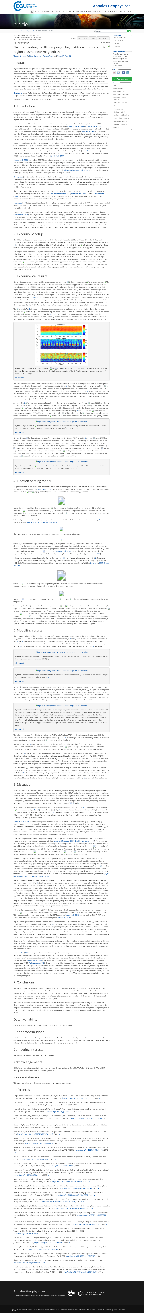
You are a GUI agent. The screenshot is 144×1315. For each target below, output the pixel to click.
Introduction (118, 88)
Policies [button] (69, 12)
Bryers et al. (34, 297)
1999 (82, 126)
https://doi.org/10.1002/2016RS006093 (43, 1249)
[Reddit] (118, 72)
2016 (26, 215)
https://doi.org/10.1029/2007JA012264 (27, 1175)
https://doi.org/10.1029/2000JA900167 (39, 1143)
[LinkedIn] (127, 72)
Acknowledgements (121, 121)
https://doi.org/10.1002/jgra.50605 (57, 1111)
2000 (93, 131)
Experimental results (121, 94)
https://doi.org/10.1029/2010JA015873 (89, 1150)
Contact (101, 1310)
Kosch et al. (86, 131)
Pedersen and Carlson (58, 194)
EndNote (117, 47)
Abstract (117, 85)
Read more (118, 66)
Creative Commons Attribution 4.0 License (80, 1310)
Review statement (120, 124)
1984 (49, 489)
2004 (98, 151)
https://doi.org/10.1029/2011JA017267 (80, 1256)
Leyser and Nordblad (61, 841)
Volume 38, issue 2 (27, 31)
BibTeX (116, 44)
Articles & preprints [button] (43, 12)
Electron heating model (120, 98)
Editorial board (95, 12)
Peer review (82, 38)
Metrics (92, 38)
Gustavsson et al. (91, 126)
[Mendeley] (114, 72)
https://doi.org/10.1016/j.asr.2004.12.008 (77, 1098)
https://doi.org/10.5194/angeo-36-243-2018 (75, 1188)
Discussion (118, 106)
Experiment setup (120, 91)
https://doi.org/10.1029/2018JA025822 (27, 1233)
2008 (16, 196)
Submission (59, 12)
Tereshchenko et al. (89, 151)
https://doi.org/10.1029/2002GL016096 (85, 1224)
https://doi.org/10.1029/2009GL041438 (67, 1182)
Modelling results (120, 103)
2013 (41, 297)
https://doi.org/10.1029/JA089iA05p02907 (29, 1263)
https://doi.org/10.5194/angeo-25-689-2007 (87, 1118)
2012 (101, 563)
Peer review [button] (80, 12)
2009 (37, 522)
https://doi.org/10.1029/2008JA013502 (70, 1208)
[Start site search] (129, 31)
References (118, 127)
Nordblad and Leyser (82, 841)
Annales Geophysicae (112, 5)
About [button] (106, 12)
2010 (55, 522)
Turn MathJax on (122, 79)
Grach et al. (55, 156)
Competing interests (121, 118)
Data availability (120, 112)
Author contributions (121, 115)
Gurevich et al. (18, 953)
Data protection (119, 1310)
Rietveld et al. (18, 160)
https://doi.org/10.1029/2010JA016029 (34, 1159)
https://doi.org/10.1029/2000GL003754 (60, 1166)
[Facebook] (123, 72)
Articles (16, 31)
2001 (100, 126)
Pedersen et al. (76, 194)
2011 (25, 177)
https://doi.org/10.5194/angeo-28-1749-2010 (58, 1202)
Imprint (108, 1310)
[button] (94, 31)
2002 (27, 953)
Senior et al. (94, 563)
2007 (62, 156)
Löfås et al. (30, 522)
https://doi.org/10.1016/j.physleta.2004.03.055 (80, 1272)
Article (73, 38)
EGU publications (119, 12)
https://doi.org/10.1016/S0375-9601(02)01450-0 (35, 1134)
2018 (77, 915)
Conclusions (118, 109)
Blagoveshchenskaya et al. (73, 170)
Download (20, 378)
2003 (26, 160)
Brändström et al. (73, 126)
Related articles (103, 38)
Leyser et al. (69, 915)
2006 (86, 170)
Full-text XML (118, 41)
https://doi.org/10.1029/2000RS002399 (91, 1215)
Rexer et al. (61, 917)
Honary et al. (18, 177)
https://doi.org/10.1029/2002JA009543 (48, 1243)
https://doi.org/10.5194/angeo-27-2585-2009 (71, 1195)
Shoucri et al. (42, 489)
